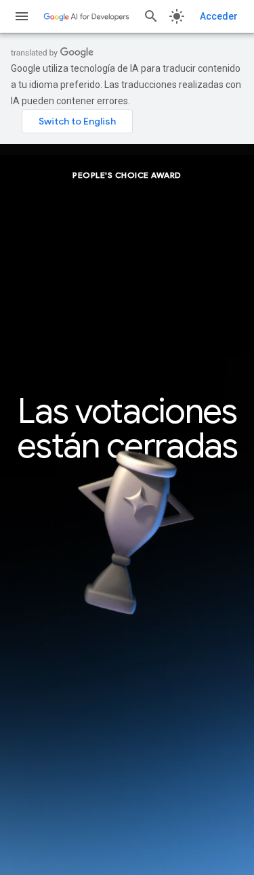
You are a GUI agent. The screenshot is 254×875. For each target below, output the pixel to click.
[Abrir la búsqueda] (151, 16)
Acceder (219, 16)
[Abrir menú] (21, 16)
